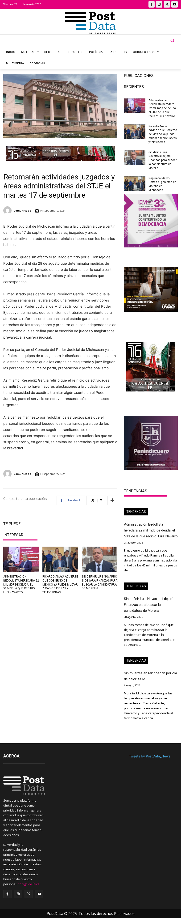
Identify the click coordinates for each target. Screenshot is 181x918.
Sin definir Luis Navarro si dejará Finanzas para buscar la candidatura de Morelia (162, 160)
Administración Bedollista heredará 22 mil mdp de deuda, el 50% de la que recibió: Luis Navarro (21, 584)
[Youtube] (174, 4)
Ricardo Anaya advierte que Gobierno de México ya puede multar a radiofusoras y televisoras (60, 584)
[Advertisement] (30, 630)
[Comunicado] (8, 210)
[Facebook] (151, 4)
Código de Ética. (29, 884)
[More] (112, 500)
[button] (172, 40)
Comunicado (22, 210)
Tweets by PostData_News (149, 756)
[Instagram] (159, 4)
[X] (167, 4)
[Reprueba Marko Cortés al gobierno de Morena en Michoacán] (134, 183)
